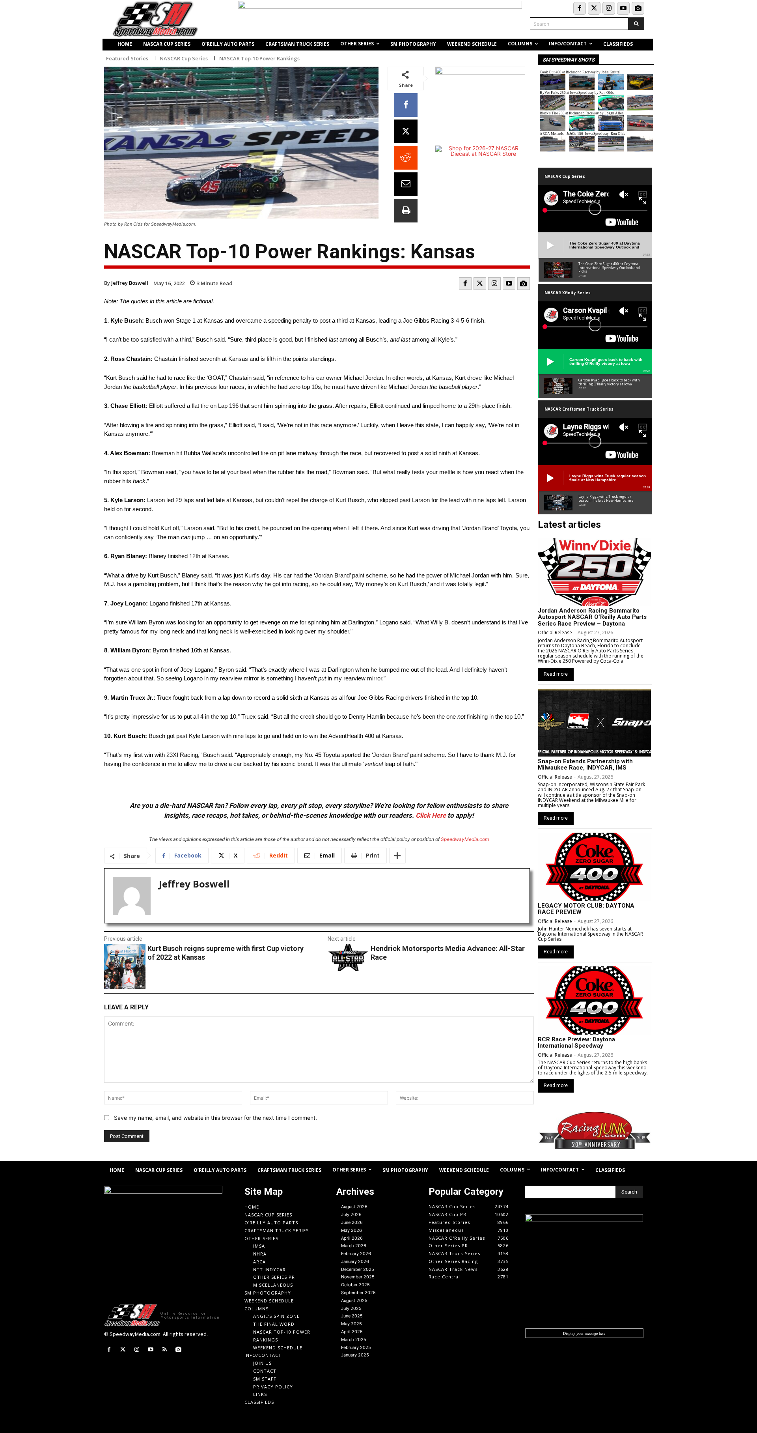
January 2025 (355, 1355)
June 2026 (352, 1222)
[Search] (636, 23)
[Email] (406, 184)
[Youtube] (623, 8)
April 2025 (352, 1331)
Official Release (555, 632)
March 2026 (353, 1245)
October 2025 (355, 1284)
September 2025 (358, 1292)
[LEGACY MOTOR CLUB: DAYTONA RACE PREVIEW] (594, 867)
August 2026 (354, 1206)
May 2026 (351, 1230)
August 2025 (354, 1300)
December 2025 (357, 1269)
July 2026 (351, 1214)
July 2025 (351, 1308)
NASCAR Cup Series (184, 58)
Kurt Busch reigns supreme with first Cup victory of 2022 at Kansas (225, 952)
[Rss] (165, 1350)
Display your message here (584, 1333)
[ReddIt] (406, 158)
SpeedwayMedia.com (465, 839)
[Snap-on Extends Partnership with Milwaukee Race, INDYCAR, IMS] (594, 723)
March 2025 (353, 1339)
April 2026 (352, 1238)
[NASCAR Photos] (638, 8)
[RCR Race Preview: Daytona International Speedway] (594, 1000)
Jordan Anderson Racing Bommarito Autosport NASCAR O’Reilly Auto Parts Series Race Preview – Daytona (592, 617)
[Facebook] (579, 8)
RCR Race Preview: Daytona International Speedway (576, 1043)
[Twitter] (594, 8)
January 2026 (355, 1261)
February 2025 (356, 1347)
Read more (556, 674)
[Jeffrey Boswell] (132, 896)
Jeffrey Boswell (129, 282)
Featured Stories (127, 58)
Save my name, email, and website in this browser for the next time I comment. (215, 1117)
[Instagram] (608, 8)
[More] (397, 855)
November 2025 (358, 1277)
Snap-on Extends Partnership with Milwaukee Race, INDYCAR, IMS (585, 765)
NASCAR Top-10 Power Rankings (259, 58)
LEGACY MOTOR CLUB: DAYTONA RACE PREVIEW (586, 909)
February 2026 (356, 1253)
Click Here (431, 815)
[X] (406, 131)
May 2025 (351, 1324)
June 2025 (352, 1316)
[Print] (406, 210)
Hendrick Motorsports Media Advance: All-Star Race (448, 952)
